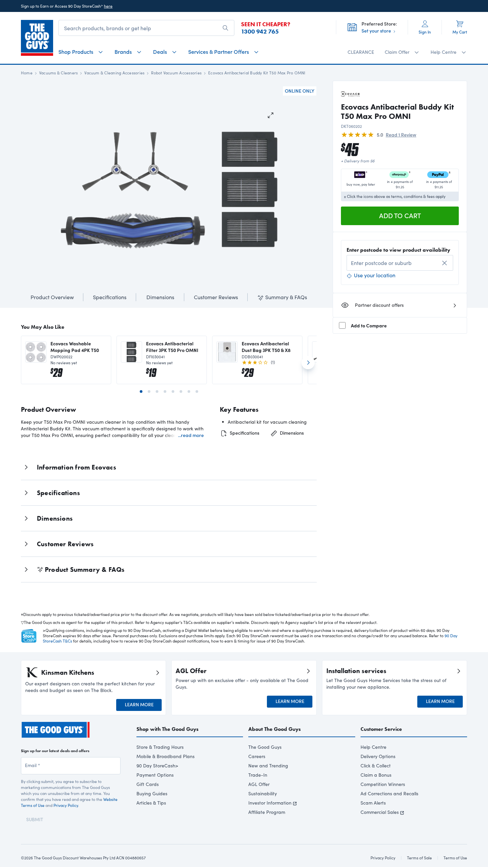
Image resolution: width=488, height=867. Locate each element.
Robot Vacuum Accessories (176, 72)
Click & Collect (376, 765)
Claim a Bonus (376, 775)
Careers (256, 756)
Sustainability (262, 793)
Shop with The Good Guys (167, 729)
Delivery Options (378, 756)
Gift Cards (147, 784)
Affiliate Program (266, 812)
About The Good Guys (274, 729)
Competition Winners (383, 784)
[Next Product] (308, 365)
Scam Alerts (373, 803)
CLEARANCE (361, 52)
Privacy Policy (65, 805)
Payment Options (155, 775)
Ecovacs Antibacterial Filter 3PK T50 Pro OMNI (172, 346)
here (108, 6)
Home (27, 72)
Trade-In (257, 775)
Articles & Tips (151, 803)
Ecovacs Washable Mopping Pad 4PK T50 (74, 346)
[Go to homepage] (37, 38)
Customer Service (381, 729)
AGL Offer (259, 784)
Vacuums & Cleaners (58, 72)
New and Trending (268, 765)
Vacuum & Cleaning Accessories (114, 72)
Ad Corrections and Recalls (389, 793)
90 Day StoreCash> (157, 765)
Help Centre (373, 747)
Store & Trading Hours (160, 747)
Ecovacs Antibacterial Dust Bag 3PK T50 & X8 (266, 346)
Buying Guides (151, 793)
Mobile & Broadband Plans (165, 756)
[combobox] (400, 263)
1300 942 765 (260, 31)
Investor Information (269, 803)
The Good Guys (265, 747)
